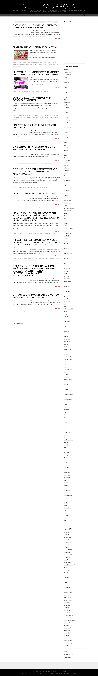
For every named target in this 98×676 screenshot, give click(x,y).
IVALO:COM (66, 218)
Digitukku (66, 132)
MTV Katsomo (67, 291)
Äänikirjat (66, 645)
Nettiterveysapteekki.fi (69, 308)
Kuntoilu (65, 607)
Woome (65, 505)
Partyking (66, 354)
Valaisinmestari (67, 477)
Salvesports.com (67, 392)
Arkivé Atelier (66, 84)
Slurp (65, 407)
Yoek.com (66, 513)
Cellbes (65, 115)
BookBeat (66, 110)
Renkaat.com (66, 376)
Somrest (65, 414)
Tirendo (65, 457)
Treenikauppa (67, 467)
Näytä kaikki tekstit (49, 22)
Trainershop (66, 462)
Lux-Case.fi (66, 261)
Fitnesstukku (66, 157)
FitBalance (66, 155)
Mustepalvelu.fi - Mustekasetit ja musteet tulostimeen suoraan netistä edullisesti (36, 73)
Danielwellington (67, 127)
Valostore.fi (66, 482)
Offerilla (65, 324)
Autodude (66, 87)
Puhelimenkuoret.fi (68, 369)
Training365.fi (67, 465)
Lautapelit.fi (66, 246)
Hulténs (65, 205)
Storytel (65, 427)
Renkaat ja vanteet (68, 600)
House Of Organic (68, 200)
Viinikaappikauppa (68, 495)
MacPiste (66, 266)
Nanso (65, 303)
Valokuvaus (35, 41)
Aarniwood (66, 69)
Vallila (65, 480)
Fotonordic (66, 162)
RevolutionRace (67, 382)
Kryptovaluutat (67, 627)
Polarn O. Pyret (67, 364)
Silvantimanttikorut (68, 399)
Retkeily (65, 580)
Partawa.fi (66, 351)
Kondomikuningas (67, 233)
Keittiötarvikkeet (29, 115)
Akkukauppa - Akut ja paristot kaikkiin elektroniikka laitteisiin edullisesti (34, 148)
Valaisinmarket (67, 475)
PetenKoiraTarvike (68, 359)
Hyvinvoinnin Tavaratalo (69, 208)
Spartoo (65, 417)
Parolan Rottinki (67, 349)
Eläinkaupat (66, 587)
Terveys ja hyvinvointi (68, 564)
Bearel (65, 94)
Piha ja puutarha (23, 117)
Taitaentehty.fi (67, 442)
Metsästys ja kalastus (68, 592)
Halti (65, 175)
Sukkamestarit (67, 432)
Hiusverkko (66, 190)
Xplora (65, 510)
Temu (65, 450)
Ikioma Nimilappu (67, 210)
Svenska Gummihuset (68, 439)
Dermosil (65, 130)
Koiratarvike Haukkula (68, 228)
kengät (37, 62)
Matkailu (65, 632)
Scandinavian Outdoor (68, 394)
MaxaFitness (66, 276)
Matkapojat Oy (67, 271)
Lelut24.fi (66, 256)
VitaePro (65, 500)
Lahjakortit (66, 630)
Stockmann (66, 424)
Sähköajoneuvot (67, 640)
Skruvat (65, 404)
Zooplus (65, 523)
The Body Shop (67, 455)
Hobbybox (66, 193)
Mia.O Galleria (67, 278)
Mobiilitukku (66, 286)
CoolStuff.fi (66, 122)
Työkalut (44, 64)
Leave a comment (49, 41)
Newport (65, 311)
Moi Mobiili (66, 288)
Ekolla (65, 140)
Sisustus (32, 64)
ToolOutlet (66, 460)
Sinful (65, 402)
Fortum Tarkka (67, 160)
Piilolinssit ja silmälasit (69, 620)
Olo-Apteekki (66, 329)
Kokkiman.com (67, 230)
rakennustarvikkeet (68, 625)
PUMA (65, 371)
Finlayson (66, 152)
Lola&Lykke (66, 258)
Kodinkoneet (37, 115)
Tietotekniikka (28, 41)
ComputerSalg (67, 120)
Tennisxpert (66, 452)
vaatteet (49, 64)
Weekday (66, 502)
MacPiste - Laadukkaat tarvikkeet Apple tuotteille (34, 126)
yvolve (65, 520)
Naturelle (65, 306)
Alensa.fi (65, 77)
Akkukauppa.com (67, 72)
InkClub (65, 213)
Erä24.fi (65, 142)
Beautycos (66, 97)
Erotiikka (65, 582)
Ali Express (66, 79)
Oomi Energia (67, 339)
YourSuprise (66, 518)
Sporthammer (67, 419)
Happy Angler (66, 178)
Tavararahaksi (67, 445)
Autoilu (26, 62)
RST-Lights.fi (66, 384)
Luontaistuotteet (67, 575)
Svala (65, 437)
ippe (43, 41)
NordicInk (66, 319)
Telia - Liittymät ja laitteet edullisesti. (34, 193)
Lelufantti (66, 251)
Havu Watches (67, 180)
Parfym (65, 346)
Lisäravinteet (66, 597)
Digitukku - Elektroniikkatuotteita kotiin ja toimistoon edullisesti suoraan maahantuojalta (36, 171)
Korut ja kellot (43, 62)
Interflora (65, 215)
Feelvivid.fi (66, 147)
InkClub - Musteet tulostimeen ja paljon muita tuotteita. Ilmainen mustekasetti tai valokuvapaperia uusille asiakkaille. (36, 242)
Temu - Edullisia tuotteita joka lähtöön (35, 47)
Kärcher (65, 240)
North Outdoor (67, 321)
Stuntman (66, 429)
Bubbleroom (66, 112)
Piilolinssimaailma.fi (68, 361)
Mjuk (65, 283)
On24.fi (65, 334)
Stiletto (65, 422)
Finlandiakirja (66, 150)
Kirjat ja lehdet (67, 590)
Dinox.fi (65, 135)
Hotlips (65, 198)
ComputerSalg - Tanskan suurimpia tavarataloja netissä (32, 99)
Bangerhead (66, 92)
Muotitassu (66, 296)
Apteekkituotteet (67, 595)
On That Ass (66, 331)
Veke (65, 487)
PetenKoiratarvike (67, 356)
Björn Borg (66, 104)
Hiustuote (66, 188)
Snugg (65, 412)
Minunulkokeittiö (67, 281)
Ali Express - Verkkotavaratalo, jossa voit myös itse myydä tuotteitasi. (36, 296)
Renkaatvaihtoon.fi (68, 379)
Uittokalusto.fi (67, 472)
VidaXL (65, 492)
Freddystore (66, 165)
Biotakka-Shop (67, 102)
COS (65, 125)
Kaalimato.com (67, 220)
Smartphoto (66, 409)
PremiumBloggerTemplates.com (66, 673)
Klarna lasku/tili (22, 91)
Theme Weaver (33, 673)
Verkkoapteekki (67, 490)
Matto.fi (65, 273)
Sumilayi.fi (66, 434)
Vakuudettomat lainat (68, 654)
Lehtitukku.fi (66, 248)
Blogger (63, 671)
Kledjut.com (66, 225)
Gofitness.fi (66, 170)
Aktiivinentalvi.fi (67, 74)
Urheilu (65, 539)
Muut (42, 311)
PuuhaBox (66, 374)
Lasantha (52, 673)
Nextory (65, 314)
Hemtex (65, 185)
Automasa (66, 89)
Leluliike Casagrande (68, 253)
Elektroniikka (21, 41)
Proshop (65, 366)
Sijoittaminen (66, 635)
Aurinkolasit (21, 62)
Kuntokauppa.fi (67, 238)
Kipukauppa (66, 223)
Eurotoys (66, 145)
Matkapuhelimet (26, 64)
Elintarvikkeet (28, 258)
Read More (57, 38)
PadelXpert (66, 344)
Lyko (65, 263)
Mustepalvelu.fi (67, 298)
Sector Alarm (66, 397)
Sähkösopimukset (68, 615)
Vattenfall (66, 485)
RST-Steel (66, 387)
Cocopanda (66, 117)
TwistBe (65, 470)
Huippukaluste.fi (67, 203)
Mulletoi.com (66, 293)
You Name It (66, 515)
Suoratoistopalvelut (68, 638)
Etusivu (16, 15)
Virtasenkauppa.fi (67, 497)
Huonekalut (66, 557)
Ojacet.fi (65, 326)
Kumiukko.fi (66, 235)
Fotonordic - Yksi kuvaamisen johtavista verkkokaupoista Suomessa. (35, 26)
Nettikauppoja (49, 6)
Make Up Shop (67, 268)
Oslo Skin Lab (67, 341)
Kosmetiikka (43, 115)
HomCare (66, 195)
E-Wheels (66, 137)
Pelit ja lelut (16, 117)
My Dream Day (67, 301)
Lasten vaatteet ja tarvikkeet (53, 115)
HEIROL (65, 183)
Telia (65, 447)
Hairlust (65, 172)
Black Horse (66, 107)
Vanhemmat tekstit (56, 320)
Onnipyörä (66, 336)
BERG (65, 99)
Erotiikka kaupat (67, 657)
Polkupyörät (66, 612)
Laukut (20, 64)
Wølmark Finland (67, 507)
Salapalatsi (66, 389)
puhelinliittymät (67, 643)
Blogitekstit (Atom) (20, 323)
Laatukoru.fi (66, 243)
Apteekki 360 (66, 82)
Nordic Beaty (66, 316)
